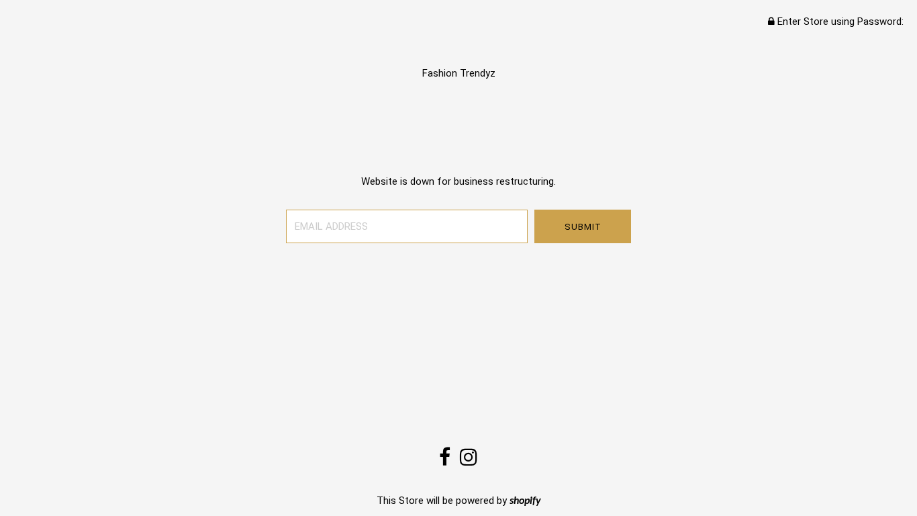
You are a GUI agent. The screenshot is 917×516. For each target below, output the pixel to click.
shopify (525, 501)
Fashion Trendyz (458, 73)
